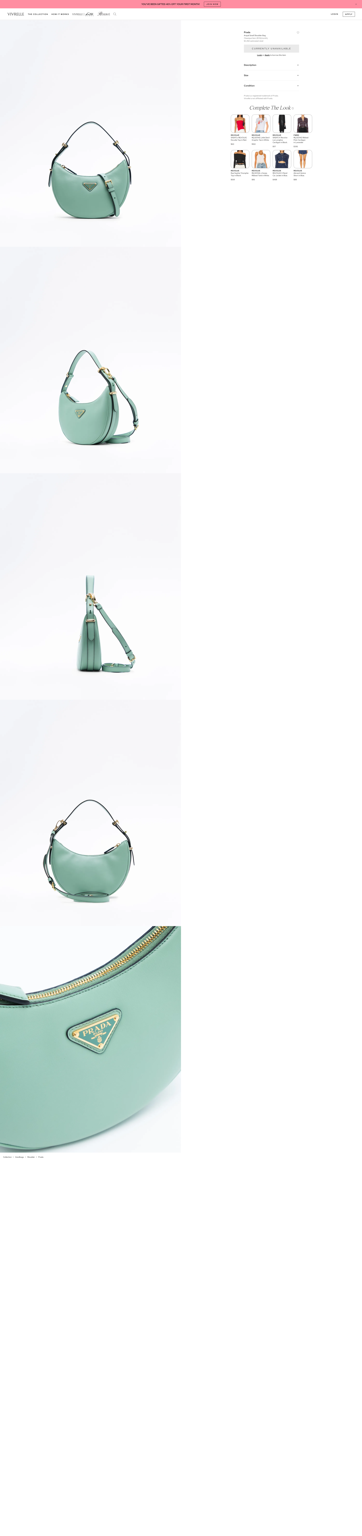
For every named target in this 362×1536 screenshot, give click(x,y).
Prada (40, 1157)
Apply (349, 14)
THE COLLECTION (38, 14)
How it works (60, 14)
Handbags (19, 1157)
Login (334, 14)
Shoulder (31, 1157)
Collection (7, 1157)
